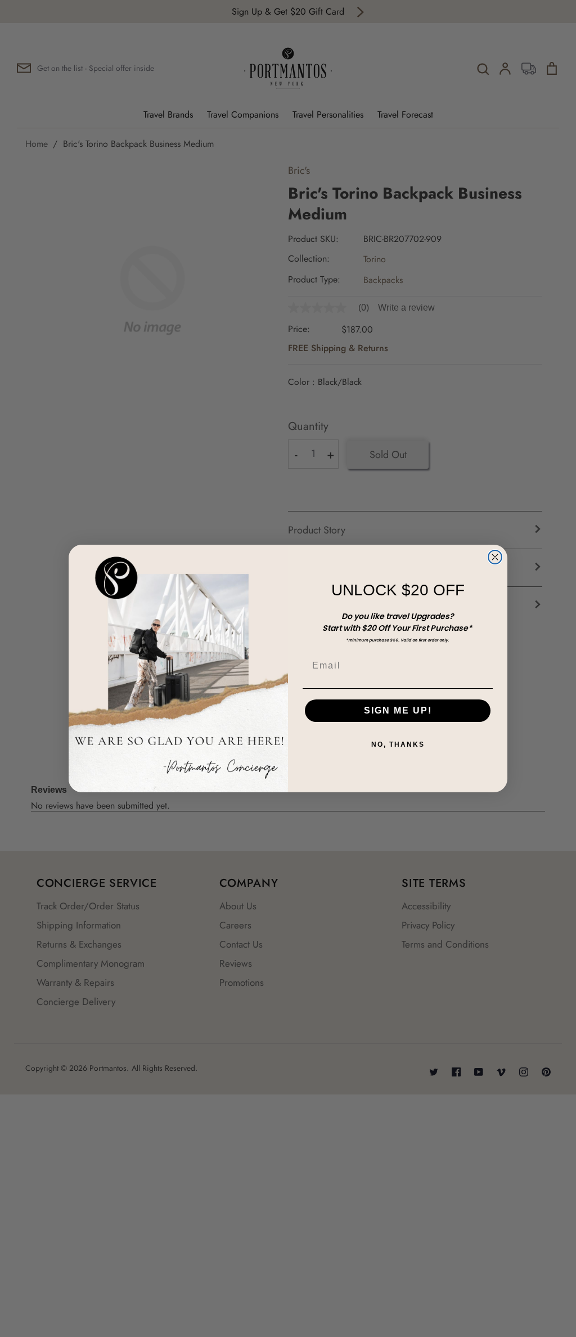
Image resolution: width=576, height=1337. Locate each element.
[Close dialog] (495, 557)
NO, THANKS (398, 744)
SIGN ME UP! (398, 710)
